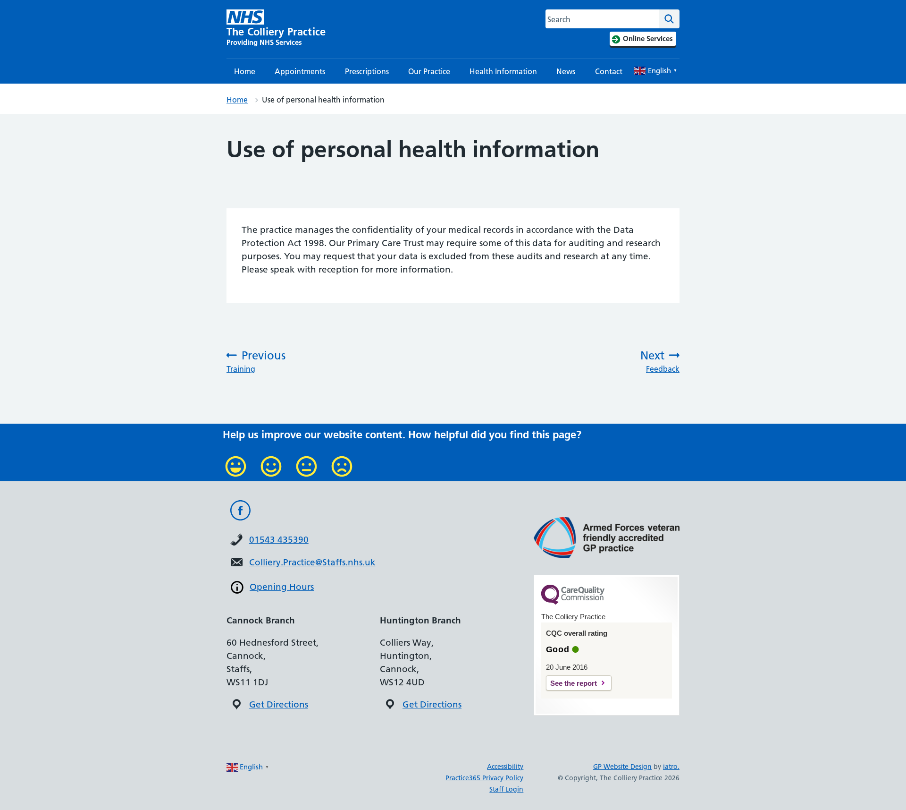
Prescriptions (367, 71)
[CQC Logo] (572, 602)
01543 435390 (279, 539)
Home (244, 71)
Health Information (503, 71)
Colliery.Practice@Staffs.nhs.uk (312, 562)
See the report (573, 683)
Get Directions (278, 704)
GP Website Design (622, 766)
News (565, 71)
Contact (608, 71)
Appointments (300, 71)
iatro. (671, 766)
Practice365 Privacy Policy (484, 778)
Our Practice (429, 71)
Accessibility (505, 766)
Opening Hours (282, 586)
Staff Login (506, 789)
